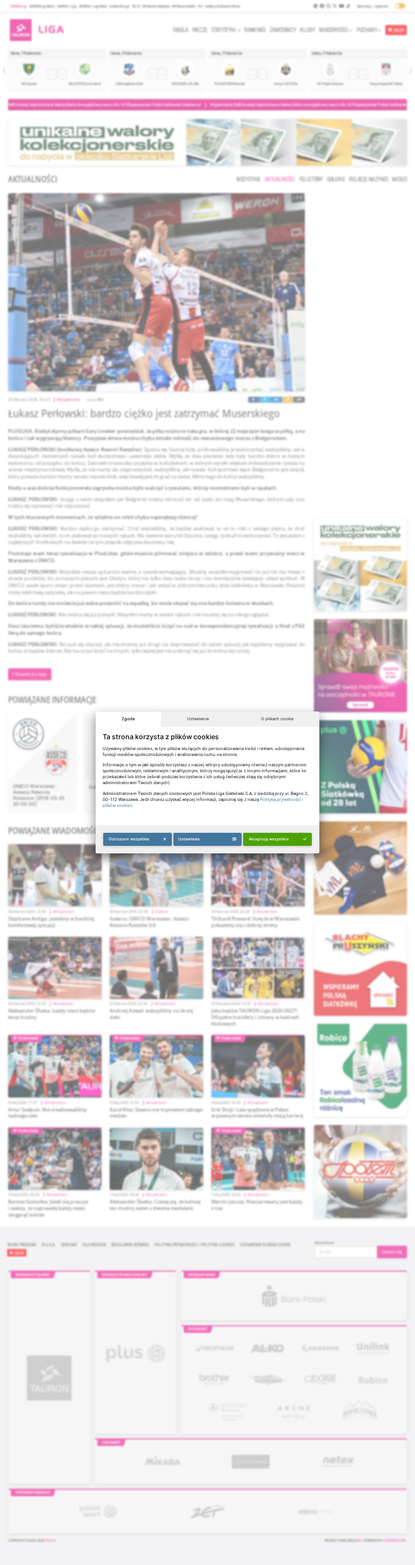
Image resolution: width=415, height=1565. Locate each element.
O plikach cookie (277, 718)
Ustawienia (198, 718)
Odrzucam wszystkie (129, 839)
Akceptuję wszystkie (269, 839)
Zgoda (128, 718)
